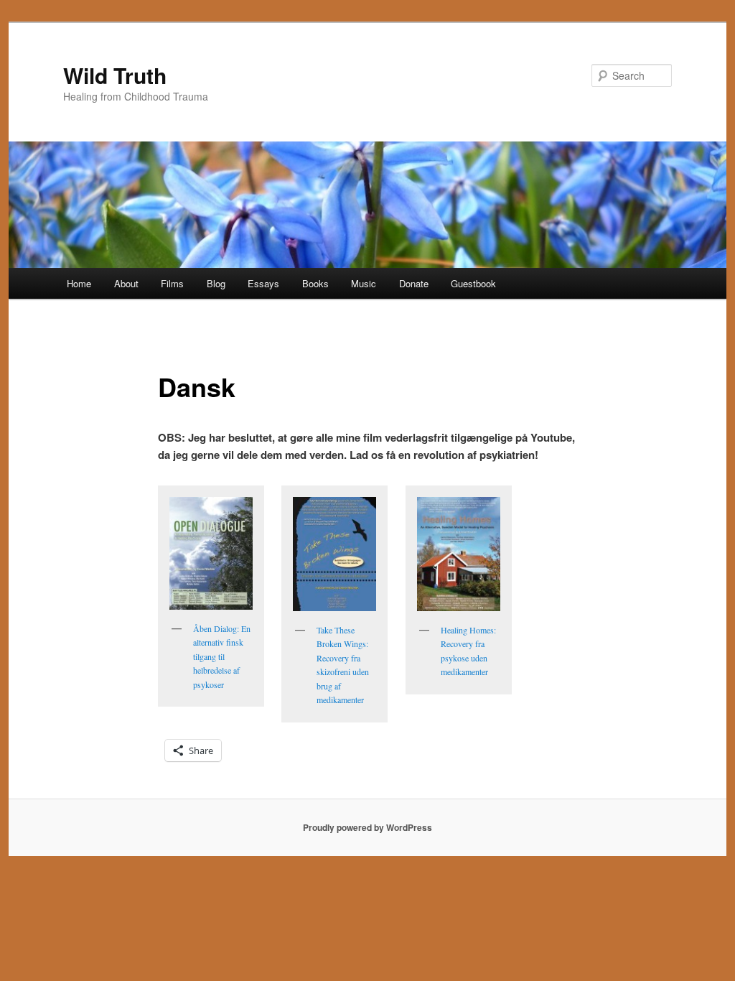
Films (172, 283)
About (126, 283)
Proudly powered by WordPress (367, 827)
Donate (414, 283)
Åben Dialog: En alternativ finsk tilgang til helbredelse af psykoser (222, 656)
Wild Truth (115, 75)
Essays (263, 283)
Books (315, 283)
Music (363, 283)
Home (79, 283)
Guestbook (473, 283)
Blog (216, 283)
